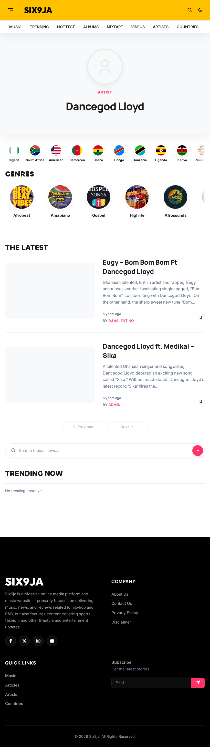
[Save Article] (200, 317)
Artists (11, 694)
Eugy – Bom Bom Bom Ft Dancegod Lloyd (140, 267)
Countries (14, 703)
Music (10, 675)
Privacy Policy (124, 612)
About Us (119, 594)
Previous (85, 426)
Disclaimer (121, 622)
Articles (12, 685)
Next (125, 426)
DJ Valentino (121, 321)
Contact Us (121, 603)
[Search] (189, 10)
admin (114, 405)
